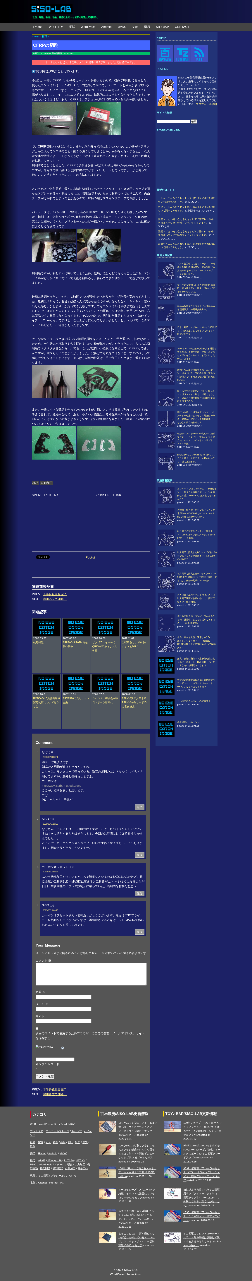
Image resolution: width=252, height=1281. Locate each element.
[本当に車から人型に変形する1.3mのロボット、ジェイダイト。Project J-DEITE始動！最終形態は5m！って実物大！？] (167, 644)
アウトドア (55, 26)
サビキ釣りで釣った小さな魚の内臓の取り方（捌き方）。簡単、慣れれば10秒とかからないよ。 (196, 288)
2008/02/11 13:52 (50, 824)
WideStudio (45, 1164)
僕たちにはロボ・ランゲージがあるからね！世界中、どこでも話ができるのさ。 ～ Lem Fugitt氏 (196, 619)
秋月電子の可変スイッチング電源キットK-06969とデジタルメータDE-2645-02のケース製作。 (196, 534)
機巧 (147, 26)
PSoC (33, 1164)
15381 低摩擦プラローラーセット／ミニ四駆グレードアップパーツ (201, 1216)
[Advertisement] (59, 520)
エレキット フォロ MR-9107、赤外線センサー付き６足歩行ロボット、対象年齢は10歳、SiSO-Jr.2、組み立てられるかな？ (197, 493)
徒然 (135, 26)
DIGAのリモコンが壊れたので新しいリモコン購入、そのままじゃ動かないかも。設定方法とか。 (196, 458)
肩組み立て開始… (55, 599)
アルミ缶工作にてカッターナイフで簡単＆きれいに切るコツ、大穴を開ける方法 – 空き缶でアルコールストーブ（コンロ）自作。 (196, 268)
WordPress (88, 26)
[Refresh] (63, 1047)
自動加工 (47, 482)
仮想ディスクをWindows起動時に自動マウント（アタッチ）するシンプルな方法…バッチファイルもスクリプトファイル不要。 (196, 438)
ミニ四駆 (43, 1175)
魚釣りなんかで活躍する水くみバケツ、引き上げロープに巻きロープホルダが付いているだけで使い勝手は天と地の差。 (196, 375)
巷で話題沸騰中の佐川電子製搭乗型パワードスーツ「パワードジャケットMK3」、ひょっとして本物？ (196, 683)
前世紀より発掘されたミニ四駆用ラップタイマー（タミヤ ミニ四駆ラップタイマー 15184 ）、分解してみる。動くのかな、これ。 (202, 1197)
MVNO (122, 26)
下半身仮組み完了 (55, 594)
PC (62, 1182)
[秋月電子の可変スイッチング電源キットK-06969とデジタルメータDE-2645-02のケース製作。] (167, 538)
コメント (43, 960)
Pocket (90, 557)
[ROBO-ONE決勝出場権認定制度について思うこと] (46, 676)
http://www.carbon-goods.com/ (61, 785)
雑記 (77, 1142)
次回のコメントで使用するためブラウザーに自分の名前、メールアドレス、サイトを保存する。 (90, 1036)
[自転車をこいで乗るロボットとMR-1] (135, 620)
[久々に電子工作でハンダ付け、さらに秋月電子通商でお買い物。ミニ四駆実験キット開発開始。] (167, 601)
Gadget (42, 1182)
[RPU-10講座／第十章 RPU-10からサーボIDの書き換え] (135, 676)
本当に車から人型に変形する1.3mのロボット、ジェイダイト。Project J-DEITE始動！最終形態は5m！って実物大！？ (196, 642)
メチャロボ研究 (63, 1164)
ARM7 (41, 1160)
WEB (33, 1124)
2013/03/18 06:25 (50, 910)
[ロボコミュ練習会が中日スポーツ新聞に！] (105, 676)
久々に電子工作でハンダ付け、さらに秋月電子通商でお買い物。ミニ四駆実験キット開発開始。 (196, 598)
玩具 (32, 1175)
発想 (62, 1142)
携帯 (32, 1153)
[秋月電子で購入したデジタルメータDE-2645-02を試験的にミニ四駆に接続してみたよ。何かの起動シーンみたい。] (167, 580)
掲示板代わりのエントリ (189, 722)
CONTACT (182, 26)
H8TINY (80, 1160)
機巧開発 (45, 1168)
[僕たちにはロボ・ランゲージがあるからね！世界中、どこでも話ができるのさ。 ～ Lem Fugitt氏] (167, 622)
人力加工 (80, 1164)
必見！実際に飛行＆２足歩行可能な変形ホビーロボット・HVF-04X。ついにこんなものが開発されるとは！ (196, 662)
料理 (55, 1142)
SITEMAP (162, 26)
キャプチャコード (47, 1064)
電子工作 (83, 1168)
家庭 (40, 1142)
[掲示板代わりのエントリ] (167, 729)
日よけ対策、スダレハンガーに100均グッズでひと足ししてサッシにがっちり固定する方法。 (197, 330)
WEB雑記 (69, 1124)
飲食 (32, 1146)
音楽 (85, 1142)
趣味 (70, 1142)
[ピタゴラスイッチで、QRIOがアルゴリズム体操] (105, 620)
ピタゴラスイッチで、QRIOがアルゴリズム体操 (105, 646)
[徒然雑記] (46, 620)
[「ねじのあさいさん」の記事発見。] (167, 707)
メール (42, 1004)
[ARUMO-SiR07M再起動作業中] (76, 620)
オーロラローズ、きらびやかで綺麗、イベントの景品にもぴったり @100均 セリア (136, 1193)
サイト (40, 1016)
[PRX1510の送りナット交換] (76, 676)
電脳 (72, 26)
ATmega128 (54, 1160)
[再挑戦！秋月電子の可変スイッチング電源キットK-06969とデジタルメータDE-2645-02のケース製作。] (167, 516)
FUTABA (69, 1160)
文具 (48, 1142)
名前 (40, 992)
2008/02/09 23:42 (50, 757)
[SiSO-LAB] (51, 7)
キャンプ (76, 1131)
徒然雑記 (38, 642)
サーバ (58, 1124)
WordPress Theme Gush (126, 1274)
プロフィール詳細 (206, 104)
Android (106, 26)
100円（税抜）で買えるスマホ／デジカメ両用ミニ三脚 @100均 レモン (137, 1172)
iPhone (37, 26)
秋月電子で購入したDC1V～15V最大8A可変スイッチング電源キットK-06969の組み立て (197, 556)
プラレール (57, 1175)
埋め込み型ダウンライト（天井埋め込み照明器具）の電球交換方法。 (196, 308)
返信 (139, 807)
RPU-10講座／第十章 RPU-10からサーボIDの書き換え (134, 702)
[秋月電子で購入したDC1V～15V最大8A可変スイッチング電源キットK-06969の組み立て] (167, 559)
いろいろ (71, 1175)
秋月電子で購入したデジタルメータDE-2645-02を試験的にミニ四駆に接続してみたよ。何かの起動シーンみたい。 (197, 577)
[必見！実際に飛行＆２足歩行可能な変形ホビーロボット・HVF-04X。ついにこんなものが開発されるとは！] (167, 665)
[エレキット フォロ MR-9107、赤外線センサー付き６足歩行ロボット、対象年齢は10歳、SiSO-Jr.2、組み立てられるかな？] (167, 495)
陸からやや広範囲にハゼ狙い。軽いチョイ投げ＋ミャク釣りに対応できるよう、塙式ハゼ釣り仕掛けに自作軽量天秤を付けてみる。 (196, 396)
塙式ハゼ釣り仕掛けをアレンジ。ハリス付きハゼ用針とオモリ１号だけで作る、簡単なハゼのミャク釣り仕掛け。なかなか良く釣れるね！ (196, 417)
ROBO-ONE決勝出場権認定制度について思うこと (46, 702)
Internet (53, 1182)
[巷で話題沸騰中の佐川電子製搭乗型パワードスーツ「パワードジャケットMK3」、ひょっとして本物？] (167, 686)
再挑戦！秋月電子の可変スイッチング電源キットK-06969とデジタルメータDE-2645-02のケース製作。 (196, 513)
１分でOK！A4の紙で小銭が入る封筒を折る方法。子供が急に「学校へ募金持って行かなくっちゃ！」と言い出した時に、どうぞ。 (196, 353)
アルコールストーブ (57, 1131)
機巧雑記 (58, 1168)
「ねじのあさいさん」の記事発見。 (195, 701)
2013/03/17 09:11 (50, 872)
